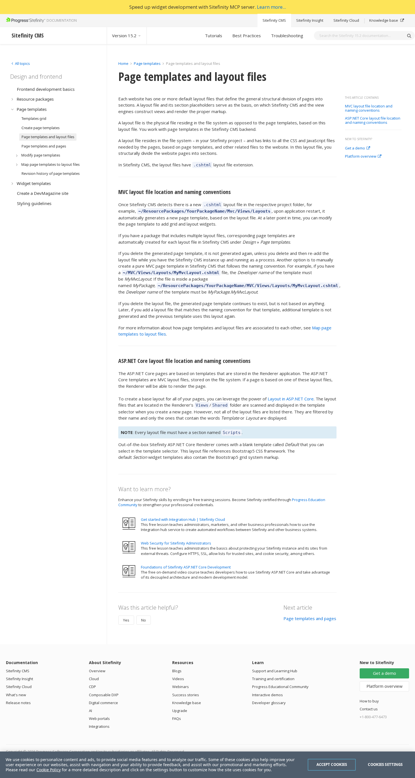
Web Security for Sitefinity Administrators (176, 543)
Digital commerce (103, 702)
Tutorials (213, 35)
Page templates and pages (309, 618)
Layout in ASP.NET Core (291, 399)
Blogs (177, 670)
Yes (126, 620)
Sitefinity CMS (274, 20)
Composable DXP (104, 694)
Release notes (18, 702)
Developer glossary (269, 702)
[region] (207, 764)
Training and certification (273, 678)
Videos (178, 678)
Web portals (99, 718)
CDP (92, 686)
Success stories (185, 694)
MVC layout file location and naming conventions (368, 108)
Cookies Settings (385, 764)
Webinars (180, 686)
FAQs (176, 718)
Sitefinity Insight (309, 20)
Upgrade (179, 710)
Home (123, 63)
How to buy (369, 701)
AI (90, 710)
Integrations (99, 726)
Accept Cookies (331, 764)
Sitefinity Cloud (346, 20)
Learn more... (271, 7)
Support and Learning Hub (274, 670)
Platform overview (360, 156)
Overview (97, 670)
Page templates (147, 63)
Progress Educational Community (280, 686)
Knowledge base (384, 20)
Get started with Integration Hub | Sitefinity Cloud (183, 519)
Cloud (94, 678)
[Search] (409, 35)
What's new (16, 694)
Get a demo (355, 148)
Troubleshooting (287, 35)
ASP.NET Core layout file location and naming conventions (372, 120)
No (143, 620)
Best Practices (246, 35)
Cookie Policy (48, 769)
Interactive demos (267, 694)
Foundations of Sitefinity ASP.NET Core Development (186, 567)
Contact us (369, 708)
